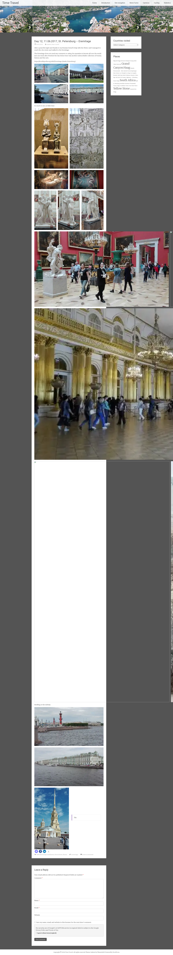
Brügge (119, 60)
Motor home (134, 3)
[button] (36, 851)
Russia (65, 854)
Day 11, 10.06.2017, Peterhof (42, 863)
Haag (127, 67)
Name (37, 900)
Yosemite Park (133, 89)
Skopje (118, 80)
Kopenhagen (134, 71)
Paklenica (128, 75)
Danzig (131, 60)
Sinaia (114, 80)
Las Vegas (128, 73)
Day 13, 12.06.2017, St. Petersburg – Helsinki (90, 863)
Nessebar (115, 75)
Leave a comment (87, 854)
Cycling (156, 3)
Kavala (129, 71)
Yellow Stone (121, 88)
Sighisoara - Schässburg (131, 77)
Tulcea (127, 85)
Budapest (128, 60)
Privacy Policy (41, 930)
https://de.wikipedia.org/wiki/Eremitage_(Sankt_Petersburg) (55, 61)
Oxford (124, 75)
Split (137, 80)
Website (37, 915)
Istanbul (125, 71)
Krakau (117, 73)
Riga (114, 77)
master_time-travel (53, 44)
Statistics (167, 3)
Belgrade (115, 60)
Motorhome (58, 854)
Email (37, 908)
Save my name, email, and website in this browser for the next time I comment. (63, 922)
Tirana (115, 85)
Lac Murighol (123, 73)
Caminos (146, 3)
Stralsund (127, 83)
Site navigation (120, 3)
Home (94, 3)
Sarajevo (124, 77)
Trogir (118, 85)
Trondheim (122, 85)
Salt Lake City (119, 77)
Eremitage (74, 854)
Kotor (114, 73)
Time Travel (10, 3)
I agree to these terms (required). (47, 933)
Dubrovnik (118, 64)
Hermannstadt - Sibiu (118, 71)
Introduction (105, 3)
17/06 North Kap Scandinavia (45, 854)
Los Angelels (133, 73)
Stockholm (122, 83)
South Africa (128, 80)
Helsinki (132, 68)
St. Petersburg (116, 83)
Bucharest (123, 60)
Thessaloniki (133, 83)
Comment (38, 878)
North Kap (120, 75)
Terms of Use (53, 930)
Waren (135, 85)
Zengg (114, 91)
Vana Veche (131, 85)
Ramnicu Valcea (134, 75)
